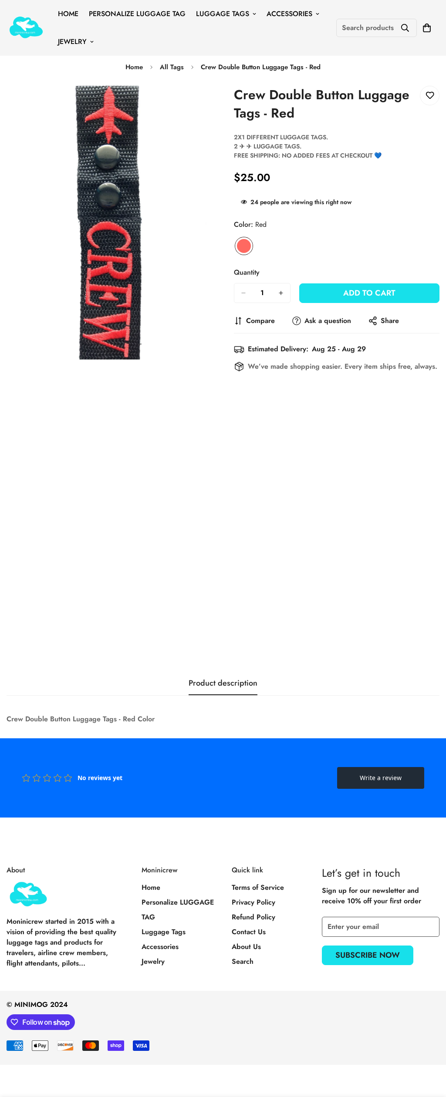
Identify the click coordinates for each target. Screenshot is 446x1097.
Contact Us (249, 932)
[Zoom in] (204, 104)
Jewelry (72, 42)
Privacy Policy (253, 902)
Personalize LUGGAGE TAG (137, 14)
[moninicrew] (26, 28)
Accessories (289, 14)
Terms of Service (258, 887)
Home (68, 14)
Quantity (247, 272)
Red (244, 246)
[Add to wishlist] (429, 95)
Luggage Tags (222, 14)
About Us (246, 947)
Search (242, 961)
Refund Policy (253, 917)
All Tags (172, 67)
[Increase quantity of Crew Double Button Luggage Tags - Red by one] (281, 293)
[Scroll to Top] (429, 1050)
